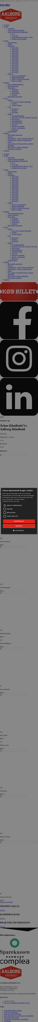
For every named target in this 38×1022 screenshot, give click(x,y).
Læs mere (16, 501)
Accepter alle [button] (19, 521)
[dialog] (19, 511)
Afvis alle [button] (19, 526)
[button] (19, 530)
